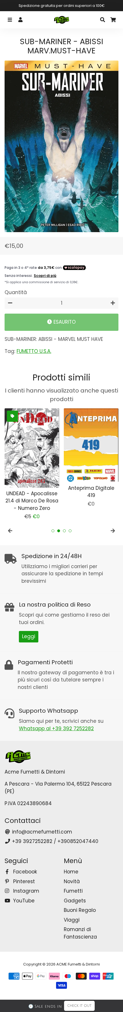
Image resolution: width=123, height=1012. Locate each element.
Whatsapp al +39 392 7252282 (56, 728)
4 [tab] (70, 530)
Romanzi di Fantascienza (80, 933)
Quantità (16, 292)
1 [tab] (52, 530)
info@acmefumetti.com (41, 831)
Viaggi (72, 919)
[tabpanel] (32, 464)
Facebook (24, 871)
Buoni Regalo (80, 910)
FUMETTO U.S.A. (34, 351)
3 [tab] (64, 530)
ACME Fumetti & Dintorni (78, 964)
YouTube (23, 900)
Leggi (28, 636)
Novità (72, 881)
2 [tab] (58, 530)
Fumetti (73, 890)
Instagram (25, 890)
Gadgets (75, 900)
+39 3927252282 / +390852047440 (54, 841)
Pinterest (23, 881)
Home (71, 871)
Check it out (79, 1006)
